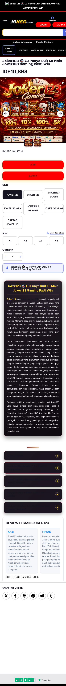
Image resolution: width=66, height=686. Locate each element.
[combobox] (33, 32)
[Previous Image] (6, 113)
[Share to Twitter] (6, 595)
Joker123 (11, 299)
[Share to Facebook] (15, 595)
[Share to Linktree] (24, 595)
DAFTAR (33, 176)
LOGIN (43, 24)
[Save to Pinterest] (33, 595)
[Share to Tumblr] (51, 595)
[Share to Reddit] (42, 595)
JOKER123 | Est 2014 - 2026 (22, 577)
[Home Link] (22, 22)
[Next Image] (60, 113)
